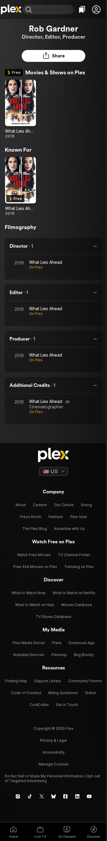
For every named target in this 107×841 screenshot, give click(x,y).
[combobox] (53, 9)
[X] (42, 796)
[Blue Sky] (53, 796)
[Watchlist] (82, 9)
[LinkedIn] (77, 796)
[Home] (11, 9)
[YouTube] (89, 796)
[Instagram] (18, 796)
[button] (96, 9)
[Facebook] (65, 796)
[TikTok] (30, 796)
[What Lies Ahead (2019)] (20, 109)
